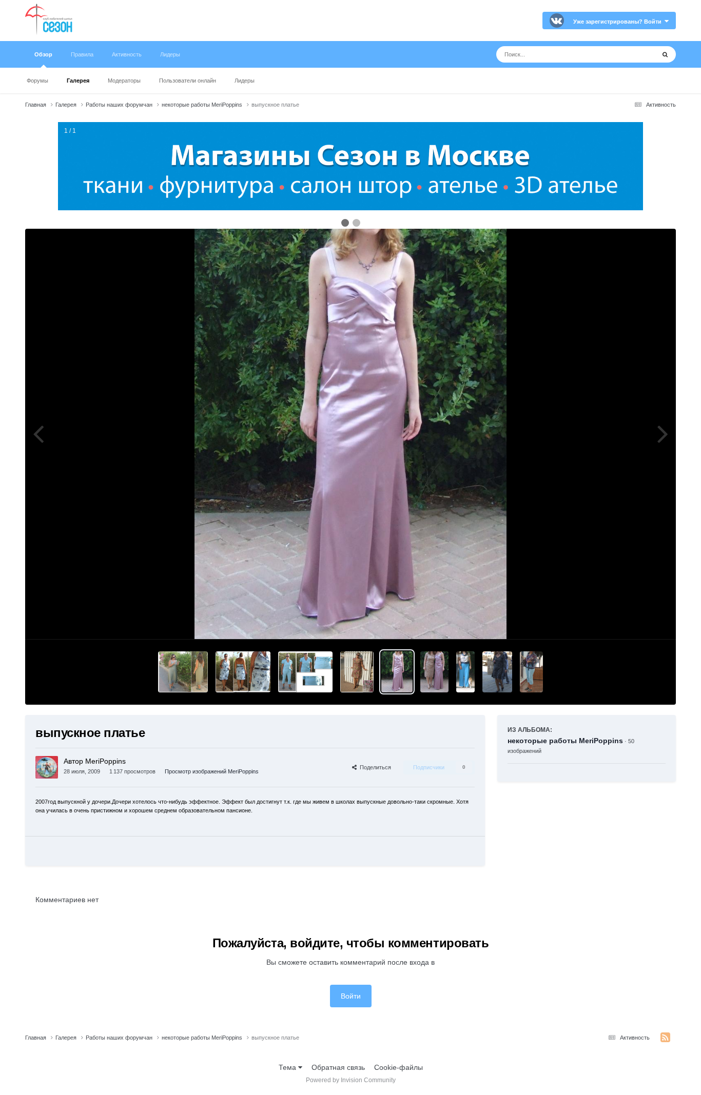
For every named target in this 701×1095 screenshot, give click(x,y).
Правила (82, 54)
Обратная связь (338, 1067)
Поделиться (374, 767)
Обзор (43, 54)
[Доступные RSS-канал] (665, 1037)
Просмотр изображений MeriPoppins (212, 771)
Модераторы (124, 80)
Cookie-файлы (398, 1067)
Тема (288, 1067)
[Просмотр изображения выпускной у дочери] (434, 671)
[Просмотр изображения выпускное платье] (397, 671)
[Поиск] (665, 54)
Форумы (37, 80)
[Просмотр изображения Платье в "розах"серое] (497, 671)
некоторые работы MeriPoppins (565, 740)
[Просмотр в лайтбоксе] (350, 434)
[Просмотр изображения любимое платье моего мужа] (183, 671)
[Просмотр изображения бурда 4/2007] (357, 671)
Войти (351, 996)
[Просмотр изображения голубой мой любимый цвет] (305, 671)
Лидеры (245, 80)
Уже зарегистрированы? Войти (619, 21)
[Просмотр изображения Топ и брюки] (465, 671)
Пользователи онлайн (187, 80)
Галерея (78, 80)
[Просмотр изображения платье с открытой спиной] (243, 671)
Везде (631, 54)
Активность (127, 54)
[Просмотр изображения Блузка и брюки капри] (531, 671)
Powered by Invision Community (351, 1080)
